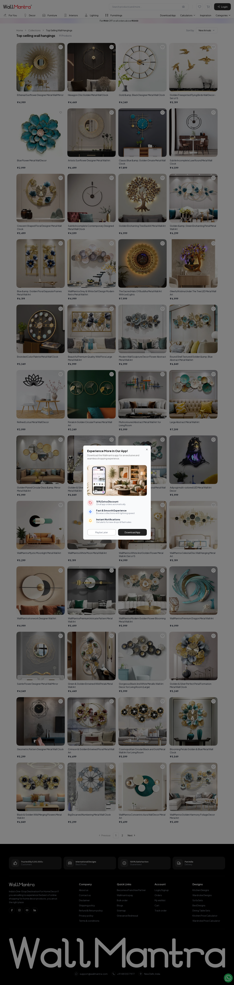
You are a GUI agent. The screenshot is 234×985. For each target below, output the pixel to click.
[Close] (147, 449)
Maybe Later (101, 532)
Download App (132, 532)
